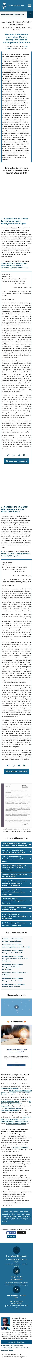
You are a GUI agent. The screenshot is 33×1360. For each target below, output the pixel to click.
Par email (12, 1237)
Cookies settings (7, 1350)
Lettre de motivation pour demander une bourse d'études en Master (14, 859)
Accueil (3, 22)
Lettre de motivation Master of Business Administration (13, 986)
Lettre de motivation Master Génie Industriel (14, 974)
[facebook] (2, 1328)
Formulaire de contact (16, 1342)
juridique (12, 1093)
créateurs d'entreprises (12, 1108)
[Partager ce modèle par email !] (19, 455)
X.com (22, 1233)
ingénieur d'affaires (21, 1121)
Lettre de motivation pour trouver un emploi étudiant (14, 908)
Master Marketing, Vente (10, 1101)
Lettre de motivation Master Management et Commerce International (12, 967)
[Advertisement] (16, 195)
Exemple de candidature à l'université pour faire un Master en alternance (13, 892)
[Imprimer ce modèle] (14, 455)
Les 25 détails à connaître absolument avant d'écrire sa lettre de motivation (14, 916)
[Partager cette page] (8, 455)
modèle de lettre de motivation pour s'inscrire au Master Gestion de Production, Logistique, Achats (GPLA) (14, 265)
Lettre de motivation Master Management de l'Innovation (12, 980)
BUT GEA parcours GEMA (9, 1088)
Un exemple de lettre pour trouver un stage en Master (14, 875)
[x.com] (5, 1328)
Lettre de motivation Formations (19, 22)
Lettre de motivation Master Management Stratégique (12, 940)
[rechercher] (30, 14)
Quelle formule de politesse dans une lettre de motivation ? (14, 924)
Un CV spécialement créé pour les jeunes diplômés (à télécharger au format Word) (14, 868)
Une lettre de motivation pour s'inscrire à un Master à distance (13, 851)
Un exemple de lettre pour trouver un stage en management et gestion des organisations (14, 883)
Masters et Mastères (17, 25)
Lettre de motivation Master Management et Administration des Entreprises (15, 959)
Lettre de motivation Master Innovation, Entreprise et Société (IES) (16, 946)
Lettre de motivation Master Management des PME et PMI (12, 952)
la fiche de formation (20, 1147)
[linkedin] (8, 1328)
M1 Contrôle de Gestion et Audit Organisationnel (16, 1104)
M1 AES (24, 1099)
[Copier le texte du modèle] (24, 455)
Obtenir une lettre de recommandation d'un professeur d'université (14, 901)
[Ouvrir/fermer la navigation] (29, 6)
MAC (11, 1095)
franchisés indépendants (10, 1110)
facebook (12, 1233)
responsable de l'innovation (16, 1123)
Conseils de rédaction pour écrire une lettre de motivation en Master (14, 844)
